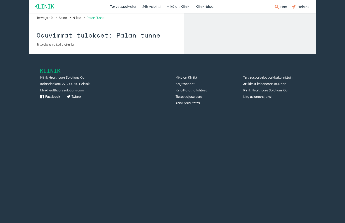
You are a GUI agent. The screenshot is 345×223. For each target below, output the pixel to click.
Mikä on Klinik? (186, 77)
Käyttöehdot (185, 84)
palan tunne (95, 18)
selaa (63, 18)
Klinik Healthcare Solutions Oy (265, 90)
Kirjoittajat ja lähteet (191, 90)
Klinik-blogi (204, 6)
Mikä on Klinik (178, 6)
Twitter (76, 97)
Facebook (52, 97)
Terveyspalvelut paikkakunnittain (267, 77)
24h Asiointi (151, 6)
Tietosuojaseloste (188, 97)
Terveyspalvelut (123, 6)
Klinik (45, 6)
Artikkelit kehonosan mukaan (264, 84)
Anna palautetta (187, 103)
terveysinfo (45, 18)
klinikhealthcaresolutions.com (62, 90)
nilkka (77, 18)
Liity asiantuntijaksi (257, 97)
